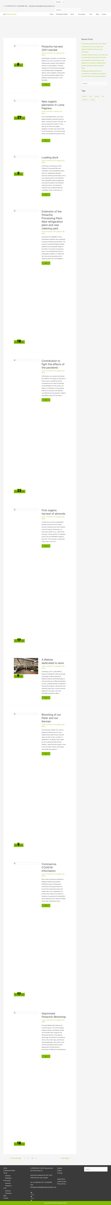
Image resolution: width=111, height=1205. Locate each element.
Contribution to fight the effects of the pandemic (53, 364)
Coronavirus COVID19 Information (49, 867)
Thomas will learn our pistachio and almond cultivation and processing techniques (92, 49)
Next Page (65, 1158)
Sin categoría (58, 53)
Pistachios (8, 1178)
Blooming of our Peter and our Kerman (51, 718)
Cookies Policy (61, 1181)
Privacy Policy (61, 1184)
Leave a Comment (47, 53)
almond (85, 96)
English (59, 1170)
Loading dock (50, 157)
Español (59, 1168)
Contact (103, 14)
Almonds (8, 1175)
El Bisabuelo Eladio (62, 14)
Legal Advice (61, 1179)
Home (51, 14)
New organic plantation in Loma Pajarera (53, 105)
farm (90, 96)
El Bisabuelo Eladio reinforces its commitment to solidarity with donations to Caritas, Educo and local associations (94, 73)
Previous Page (15, 1158)
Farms (72, 14)
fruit (103, 96)
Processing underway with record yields (94, 43)
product (92, 99)
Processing (81, 14)
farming (97, 96)
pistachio (56, 111)
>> (47, 85)
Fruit (90, 14)
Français (59, 1173)
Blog (97, 14)
